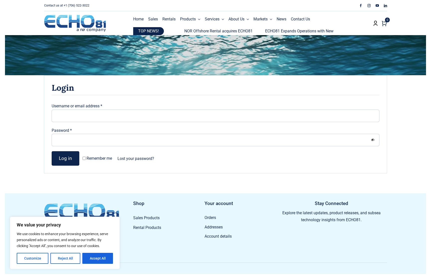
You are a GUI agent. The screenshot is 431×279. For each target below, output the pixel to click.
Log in (65, 158)
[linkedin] (385, 5)
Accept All (98, 258)
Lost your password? (135, 158)
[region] (65, 243)
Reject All (65, 258)
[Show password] (373, 140)
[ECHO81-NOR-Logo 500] (75, 16)
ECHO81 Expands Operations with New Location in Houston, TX (303, 31)
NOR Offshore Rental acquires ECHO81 (200, 31)
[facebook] (360, 5)
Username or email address (77, 106)
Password (62, 130)
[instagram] (369, 5)
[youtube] (377, 5)
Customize (32, 258)
